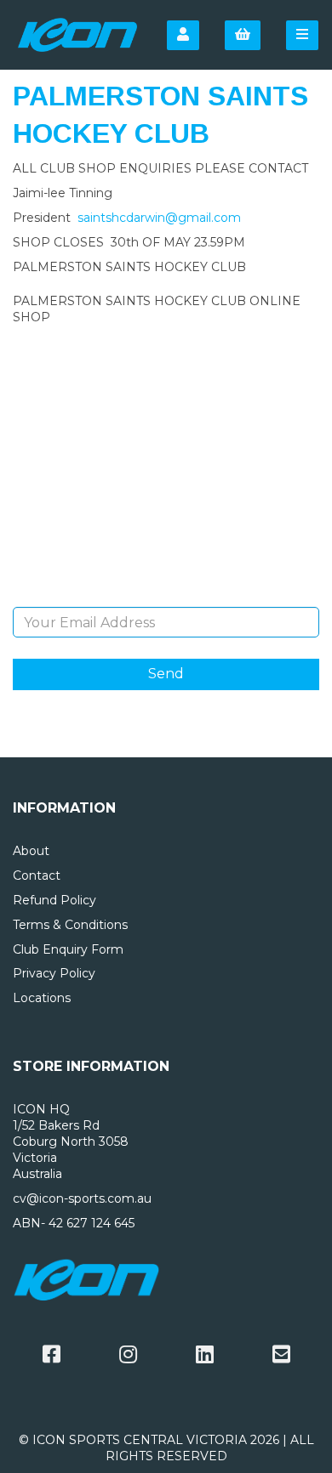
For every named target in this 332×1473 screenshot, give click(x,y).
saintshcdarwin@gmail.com (159, 217)
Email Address (166, 594)
